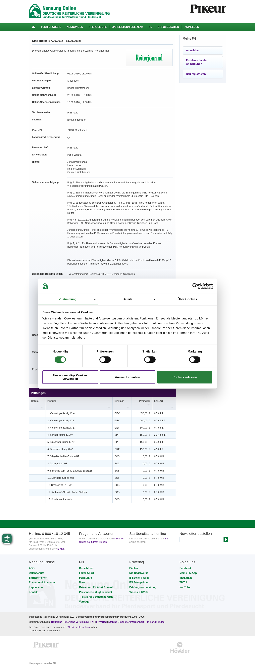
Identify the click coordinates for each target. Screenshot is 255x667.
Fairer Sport (86, 572)
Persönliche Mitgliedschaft (95, 592)
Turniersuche (51, 26)
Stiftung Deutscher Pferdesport (126, 622)
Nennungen (75, 26)
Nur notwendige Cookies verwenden (70, 377)
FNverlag (101, 622)
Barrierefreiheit (38, 577)
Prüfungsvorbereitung (142, 587)
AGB (31, 568)
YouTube (184, 587)
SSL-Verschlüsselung (78, 627)
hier (167, 538)
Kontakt (33, 592)
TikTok (183, 582)
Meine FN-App (188, 572)
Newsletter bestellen (195, 534)
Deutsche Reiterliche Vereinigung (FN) (72, 622)
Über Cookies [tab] (187, 299)
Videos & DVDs (138, 592)
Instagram (185, 577)
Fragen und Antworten (42, 582)
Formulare (85, 577)
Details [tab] (127, 299)
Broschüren (86, 568)
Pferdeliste (98, 26)
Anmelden (191, 26)
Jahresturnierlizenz (127, 26)
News (82, 582)
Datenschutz (36, 572)
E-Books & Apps (139, 577)
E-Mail (60, 548)
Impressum (36, 587)
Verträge (84, 601)
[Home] (33, 27)
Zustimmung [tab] (68, 299)
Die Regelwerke (138, 572)
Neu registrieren (196, 73)
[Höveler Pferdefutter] (180, 647)
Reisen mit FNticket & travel (96, 587)
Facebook (185, 568)
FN (150, 26)
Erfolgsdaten (168, 26)
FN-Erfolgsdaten (139, 582)
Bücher (133, 568)
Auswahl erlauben (127, 377)
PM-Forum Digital (155, 622)
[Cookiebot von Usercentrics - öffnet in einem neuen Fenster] (195, 286)
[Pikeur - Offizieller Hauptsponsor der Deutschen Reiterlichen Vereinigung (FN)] (46, 647)
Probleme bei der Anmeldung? (196, 62)
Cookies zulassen (185, 377)
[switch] (105, 359)
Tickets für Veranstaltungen (96, 596)
